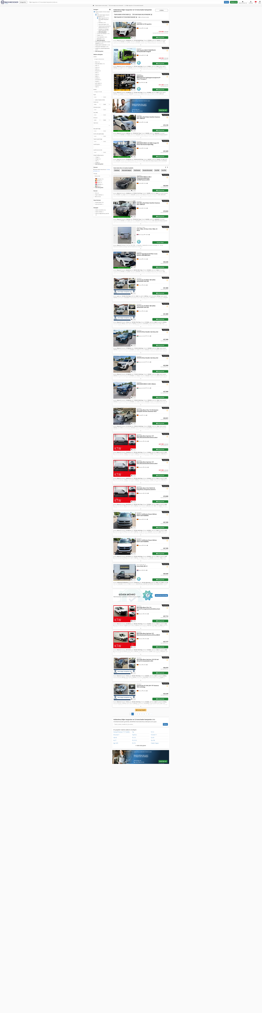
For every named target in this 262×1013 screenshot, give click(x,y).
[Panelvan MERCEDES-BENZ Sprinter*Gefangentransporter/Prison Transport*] (124, 82)
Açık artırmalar (99, 204)
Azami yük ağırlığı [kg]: (99, 133)
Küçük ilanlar (99, 202)
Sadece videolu (99, 211)
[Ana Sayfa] (93, 5)
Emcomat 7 (116, 735)
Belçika (99, 180)
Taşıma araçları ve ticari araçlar (102, 12)
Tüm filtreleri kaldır (144, 17)
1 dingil (97, 157)
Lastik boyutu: (97, 144)
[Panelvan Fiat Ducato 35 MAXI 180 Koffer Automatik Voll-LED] (124, 286)
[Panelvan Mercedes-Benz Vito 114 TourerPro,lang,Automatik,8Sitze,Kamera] (124, 613)
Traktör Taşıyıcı (155, 743)
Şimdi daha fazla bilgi (161, 595)
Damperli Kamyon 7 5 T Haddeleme (122, 732)
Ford (97, 74)
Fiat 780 (157, 170)
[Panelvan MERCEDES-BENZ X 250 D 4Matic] (124, 390)
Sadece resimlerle (100, 210)
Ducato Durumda (147, 170)
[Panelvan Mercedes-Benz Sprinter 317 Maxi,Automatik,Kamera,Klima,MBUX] (124, 639)
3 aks (97, 160)
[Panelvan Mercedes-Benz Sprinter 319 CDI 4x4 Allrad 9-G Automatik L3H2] (124, 665)
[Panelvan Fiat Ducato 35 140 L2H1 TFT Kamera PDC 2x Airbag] (124, 691)
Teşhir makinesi (99, 194)
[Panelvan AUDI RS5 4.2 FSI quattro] (124, 30)
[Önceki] (114, 30)
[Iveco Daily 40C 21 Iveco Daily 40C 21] (124, 572)
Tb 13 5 (134, 737)
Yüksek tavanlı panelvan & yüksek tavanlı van (105, 26)
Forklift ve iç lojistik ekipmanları (102, 49)
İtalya (99, 186)
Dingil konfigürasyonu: (99, 155)
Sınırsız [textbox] (97, 176)
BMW (97, 76)
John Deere (98, 83)
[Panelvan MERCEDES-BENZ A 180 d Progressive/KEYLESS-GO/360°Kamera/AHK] (124, 183)
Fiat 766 (164, 170)
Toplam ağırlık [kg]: (98, 139)
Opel (97, 86)
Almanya (100, 179)
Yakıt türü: (96, 123)
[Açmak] (141, 45)
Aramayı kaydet (141, 710)
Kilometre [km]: (97, 107)
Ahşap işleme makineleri (102, 44)
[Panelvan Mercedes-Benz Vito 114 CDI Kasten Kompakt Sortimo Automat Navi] (124, 416)
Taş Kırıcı (134, 735)
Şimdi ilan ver (163, 110)
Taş (133, 732)
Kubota (97, 78)
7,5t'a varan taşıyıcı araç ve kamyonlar (103, 15)
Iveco (97, 67)
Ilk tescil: (95, 117)
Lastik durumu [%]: (98, 150)
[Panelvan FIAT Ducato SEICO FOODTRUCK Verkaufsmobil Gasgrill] (124, 56)
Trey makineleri (102, 37)
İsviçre (99, 182)
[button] (260, 2)
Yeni (97, 193)
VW (97, 72)
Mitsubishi (98, 85)
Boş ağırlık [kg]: (97, 128)
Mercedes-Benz (100, 63)
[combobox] (102, 176)
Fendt (97, 81)
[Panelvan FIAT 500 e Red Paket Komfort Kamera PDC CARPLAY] (124, 123)
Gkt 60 (115, 737)
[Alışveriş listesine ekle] (167, 24)
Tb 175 (134, 743)
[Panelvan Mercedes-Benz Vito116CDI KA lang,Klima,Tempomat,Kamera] (124, 494)
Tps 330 (153, 740)
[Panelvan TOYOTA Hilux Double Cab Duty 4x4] (124, 338)
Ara (227, 2)
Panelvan (102, 22)
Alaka (162, 10)
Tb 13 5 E (134, 740)
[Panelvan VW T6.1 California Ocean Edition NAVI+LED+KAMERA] (124, 520)
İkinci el (98, 196)
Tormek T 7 (154, 735)
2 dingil (98, 159)
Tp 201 (152, 737)
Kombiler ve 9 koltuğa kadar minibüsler (104, 30)
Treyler (100, 35)
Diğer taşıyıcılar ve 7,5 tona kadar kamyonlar (104, 19)
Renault (98, 70)
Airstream (98, 79)
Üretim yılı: (96, 102)
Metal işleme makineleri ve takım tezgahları (102, 42)
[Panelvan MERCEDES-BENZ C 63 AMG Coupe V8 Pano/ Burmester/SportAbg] (124, 149)
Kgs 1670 (115, 743)
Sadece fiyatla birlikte (100, 100)
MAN (97, 69)
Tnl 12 (152, 732)
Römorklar (101, 38)
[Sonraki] (134, 30)
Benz (97, 62)
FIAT (97, 65)
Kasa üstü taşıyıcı (104, 24)
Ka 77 (114, 740)
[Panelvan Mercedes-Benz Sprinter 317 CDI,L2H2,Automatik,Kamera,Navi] (124, 442)
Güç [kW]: (96, 112)
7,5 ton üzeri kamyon (103, 33)
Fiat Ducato (137, 170)
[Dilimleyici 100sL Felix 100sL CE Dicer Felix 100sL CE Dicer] (124, 235)
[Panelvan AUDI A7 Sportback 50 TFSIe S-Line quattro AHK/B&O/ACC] (124, 260)
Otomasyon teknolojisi (101, 46)
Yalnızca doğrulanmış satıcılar (102, 214)
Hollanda (100, 184)
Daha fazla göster (141, 745)
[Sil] (130, 14)
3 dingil (97, 162)
